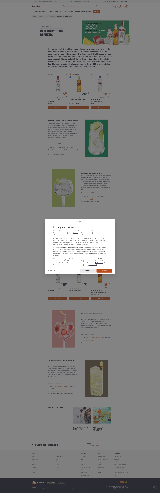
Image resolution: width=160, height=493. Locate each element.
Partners (75, 233)
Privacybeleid (92, 265)
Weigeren (87, 270)
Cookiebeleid (99, 263)
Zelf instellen (51, 270)
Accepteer (104, 270)
